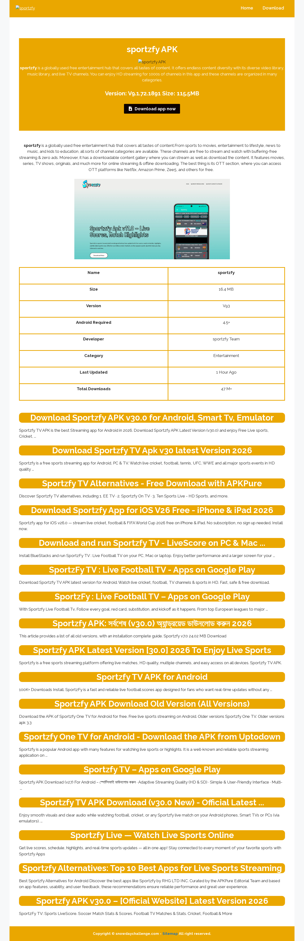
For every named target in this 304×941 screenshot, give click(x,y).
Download (273, 7)
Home (247, 7)
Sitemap (170, 934)
